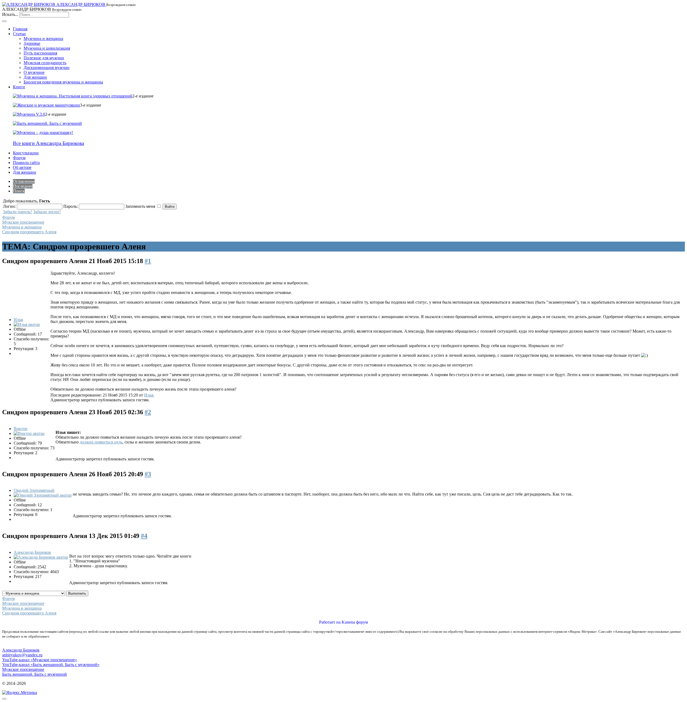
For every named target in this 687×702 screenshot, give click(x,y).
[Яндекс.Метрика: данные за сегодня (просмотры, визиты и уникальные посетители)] (19, 692)
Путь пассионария (40, 53)
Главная (20, 29)
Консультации (26, 153)
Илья (18, 319)
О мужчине (34, 72)
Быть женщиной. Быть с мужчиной (34, 674)
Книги (19, 87)
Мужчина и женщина (43, 38)
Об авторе (22, 167)
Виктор (20, 428)
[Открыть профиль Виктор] (29, 433)
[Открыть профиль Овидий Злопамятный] (43, 495)
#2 (148, 412)
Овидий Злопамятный (34, 490)
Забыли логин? (47, 211)
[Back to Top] (4, 699)
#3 (148, 474)
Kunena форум (355, 622)
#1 (148, 260)
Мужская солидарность (45, 62)
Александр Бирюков (32, 552)
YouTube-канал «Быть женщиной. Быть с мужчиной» (51, 664)
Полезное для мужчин (44, 58)
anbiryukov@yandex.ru (22, 655)
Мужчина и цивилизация (47, 48)
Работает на (330, 622)
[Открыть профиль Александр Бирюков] (41, 557)
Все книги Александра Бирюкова (48, 143)
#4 (144, 535)
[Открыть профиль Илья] (27, 324)
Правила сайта (26, 162)
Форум (19, 157)
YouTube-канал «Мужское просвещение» (39, 659)
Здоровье (32, 43)
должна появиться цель (101, 442)
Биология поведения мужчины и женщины (63, 82)
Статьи (19, 33)
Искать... (10, 14)
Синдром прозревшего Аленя (29, 232)
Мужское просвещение (23, 222)
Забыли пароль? (17, 211)
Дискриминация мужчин (47, 67)
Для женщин (35, 77)
